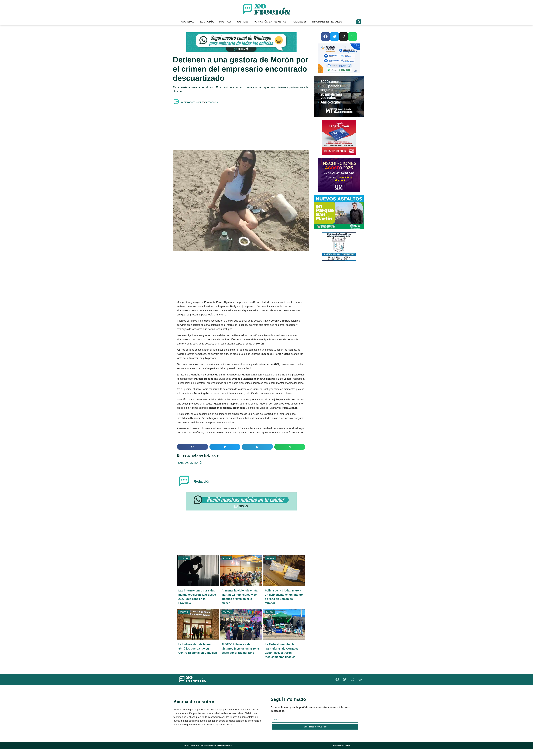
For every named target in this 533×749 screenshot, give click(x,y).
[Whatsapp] (352, 36)
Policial (270, 612)
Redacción (212, 102)
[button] (358, 21)
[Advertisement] (241, 127)
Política (225, 21)
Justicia (242, 21)
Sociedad (187, 21)
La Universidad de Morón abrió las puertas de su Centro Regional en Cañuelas (197, 648)
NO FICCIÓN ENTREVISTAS (269, 21)
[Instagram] (343, 36)
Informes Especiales (327, 21)
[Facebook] (325, 36)
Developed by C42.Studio (341, 745)
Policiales (299, 21)
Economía (207, 21)
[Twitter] (334, 36)
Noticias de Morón (190, 462)
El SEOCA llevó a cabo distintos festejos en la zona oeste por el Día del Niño (240, 648)
